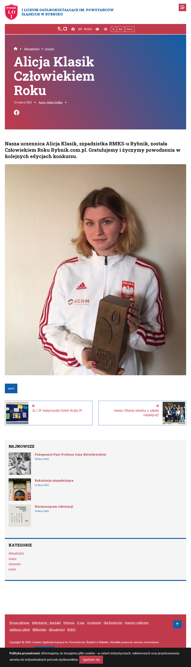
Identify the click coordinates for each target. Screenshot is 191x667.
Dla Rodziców (113, 623)
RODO (88, 29)
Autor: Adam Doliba (50, 102)
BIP (80, 29)
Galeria (12, 558)
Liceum (49, 49)
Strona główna (19, 623)
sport (11, 388)
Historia (68, 623)
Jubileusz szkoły (19, 630)
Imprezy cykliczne (136, 623)
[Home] (15, 49)
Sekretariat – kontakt (46, 623)
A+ (121, 29)
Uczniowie (94, 623)
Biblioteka (39, 630)
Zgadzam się (91, 660)
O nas (80, 623)
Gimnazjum (15, 563)
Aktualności (32, 49)
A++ (130, 29)
